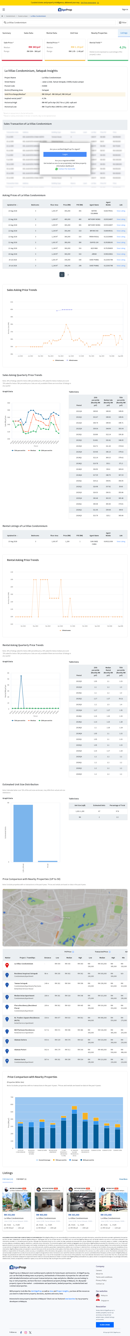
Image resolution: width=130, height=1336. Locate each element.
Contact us (100, 1283)
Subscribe (105, 1324)
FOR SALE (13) (8, 1179)
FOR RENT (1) (21, 1179)
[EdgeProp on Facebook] (21, 1332)
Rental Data (51, 33)
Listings (123, 33)
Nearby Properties (99, 33)
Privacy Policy (101, 1280)
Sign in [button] (125, 9)
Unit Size (74, 33)
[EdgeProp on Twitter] (30, 1332)
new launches (70, 1299)
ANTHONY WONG (48, 1188)
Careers (99, 1270)
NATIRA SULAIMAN (16, 1188)
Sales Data (28, 33)
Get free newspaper (88, 2)
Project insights (62, 1291)
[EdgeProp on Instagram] (25, 1332)
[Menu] (3, 9)
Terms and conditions (104, 1277)
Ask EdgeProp (36, 1291)
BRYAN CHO (110, 1188)
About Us (99, 1274)
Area (51, 1291)
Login (65, 154)
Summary (7, 33)
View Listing (121, 211)
